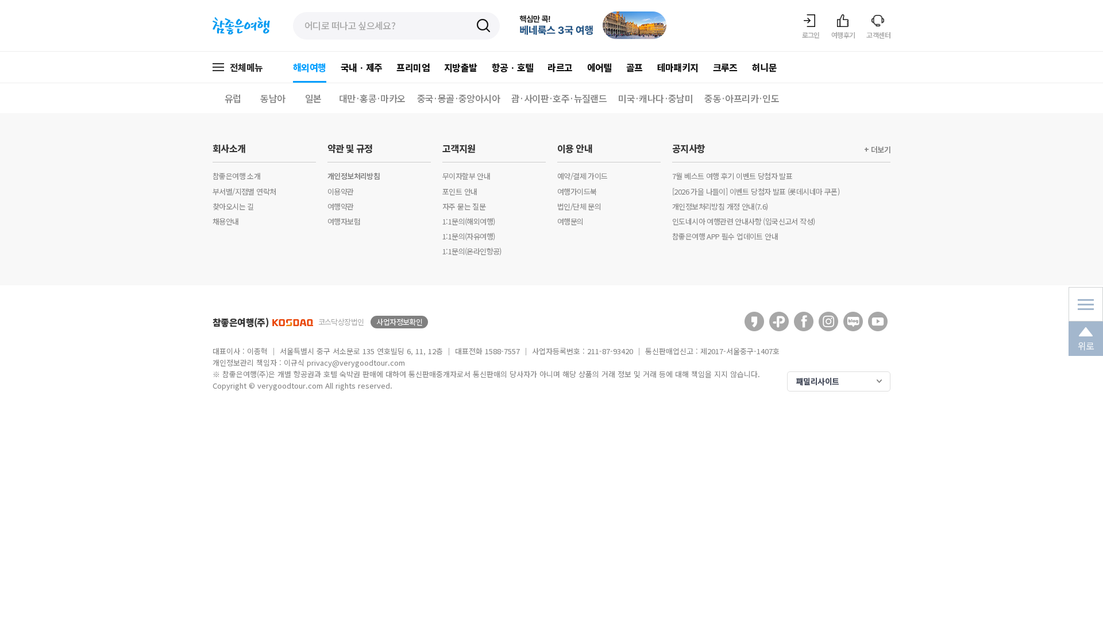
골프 (634, 67)
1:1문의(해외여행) (468, 221)
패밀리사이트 (817, 381)
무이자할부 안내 (466, 175)
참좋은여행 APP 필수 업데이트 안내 (725, 236)
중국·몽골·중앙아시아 (458, 98)
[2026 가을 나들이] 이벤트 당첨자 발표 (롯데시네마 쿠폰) (755, 191)
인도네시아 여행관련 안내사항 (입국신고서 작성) (743, 221)
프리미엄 (413, 67)
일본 (313, 98)
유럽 (233, 98)
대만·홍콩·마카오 (372, 98)
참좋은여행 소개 (236, 175)
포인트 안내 (459, 191)
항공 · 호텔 (513, 67)
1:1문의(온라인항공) (472, 251)
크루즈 (725, 67)
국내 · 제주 (362, 67)
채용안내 (226, 221)
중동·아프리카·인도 (741, 98)
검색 (484, 26)
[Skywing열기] (1086, 304)
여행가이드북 (576, 191)
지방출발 (460, 67)
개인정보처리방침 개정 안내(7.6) (720, 206)
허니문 (764, 67)
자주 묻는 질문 (463, 206)
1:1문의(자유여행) (468, 236)
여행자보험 (343, 221)
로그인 (811, 35)
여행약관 (340, 206)
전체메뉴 (246, 67)
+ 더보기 (877, 150)
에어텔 (599, 67)
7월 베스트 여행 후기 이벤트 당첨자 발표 (732, 175)
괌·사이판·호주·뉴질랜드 (559, 98)
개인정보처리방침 (353, 175)
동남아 (272, 98)
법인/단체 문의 (579, 206)
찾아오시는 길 (233, 206)
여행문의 (570, 221)
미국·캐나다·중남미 (655, 98)
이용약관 (340, 191)
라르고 (559, 67)
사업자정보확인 (399, 321)
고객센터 (878, 35)
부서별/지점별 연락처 (244, 191)
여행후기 (843, 35)
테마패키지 (678, 67)
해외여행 (309, 67)
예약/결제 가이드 (582, 175)
